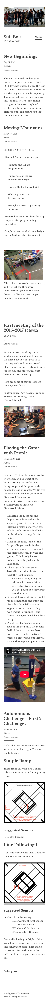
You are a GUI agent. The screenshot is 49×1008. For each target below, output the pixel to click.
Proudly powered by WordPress (16, 993)
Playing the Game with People (22, 450)
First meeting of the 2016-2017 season (24, 328)
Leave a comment (11, 70)
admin (6, 137)
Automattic (22, 996)
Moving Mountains (23, 128)
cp (4, 340)
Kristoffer (7, 66)
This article (35, 946)
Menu (38, 37)
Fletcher (7, 463)
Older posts (10, 971)
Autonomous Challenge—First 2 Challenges (23, 718)
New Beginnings (20, 56)
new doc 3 (19, 385)
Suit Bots (13, 37)
